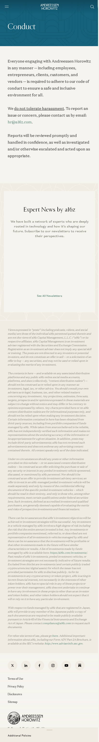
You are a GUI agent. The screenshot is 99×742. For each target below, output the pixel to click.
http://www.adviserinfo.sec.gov (63, 643)
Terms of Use (15, 678)
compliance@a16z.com (57, 623)
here (55, 635)
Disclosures (15, 694)
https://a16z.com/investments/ (68, 552)
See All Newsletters (49, 295)
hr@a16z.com (20, 122)
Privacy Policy (16, 686)
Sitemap (12, 702)
